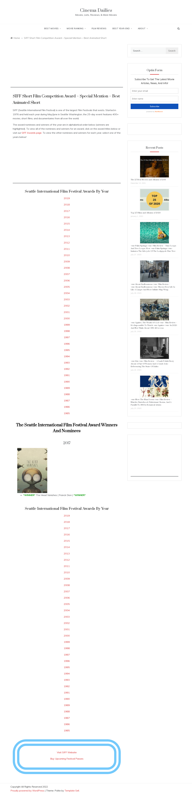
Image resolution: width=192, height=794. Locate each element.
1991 (67, 375)
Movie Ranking (75, 28)
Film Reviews (99, 28)
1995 (67, 350)
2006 (67, 280)
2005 (67, 286)
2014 (67, 229)
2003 (67, 299)
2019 (67, 198)
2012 (67, 242)
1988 (67, 394)
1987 (67, 400)
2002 (67, 305)
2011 (67, 248)
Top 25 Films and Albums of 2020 (146, 213)
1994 (67, 356)
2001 (67, 312)
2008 (67, 267)
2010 (67, 255)
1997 (67, 337)
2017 (67, 210)
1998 (67, 330)
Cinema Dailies (96, 10)
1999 (67, 324)
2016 (67, 217)
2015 (67, 223)
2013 (67, 236)
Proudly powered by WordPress (27, 790)
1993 (67, 362)
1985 (67, 413)
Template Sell (71, 790)
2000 (67, 318)
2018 (67, 204)
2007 (67, 274)
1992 (67, 368)
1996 (67, 343)
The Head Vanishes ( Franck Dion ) (54, 495)
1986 (67, 406)
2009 (67, 261)
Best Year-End (121, 28)
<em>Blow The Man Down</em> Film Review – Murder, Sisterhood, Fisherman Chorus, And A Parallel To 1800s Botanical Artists (151, 402)
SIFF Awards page (32, 132)
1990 (67, 381)
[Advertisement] (66, 66)
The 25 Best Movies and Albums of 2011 (148, 179)
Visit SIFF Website (67, 752)
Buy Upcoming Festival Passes (66, 758)
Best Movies (51, 28)
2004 (67, 293)
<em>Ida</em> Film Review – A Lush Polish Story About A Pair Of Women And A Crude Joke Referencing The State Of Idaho (152, 364)
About (142, 28)
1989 (67, 387)
